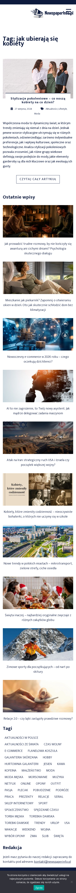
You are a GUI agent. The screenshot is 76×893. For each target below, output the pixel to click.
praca (9, 797)
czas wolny (53, 744)
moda (50, 770)
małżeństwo (31, 770)
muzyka (58, 777)
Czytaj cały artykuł (40, 179)
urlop (54, 823)
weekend (29, 829)
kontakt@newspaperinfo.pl (52, 861)
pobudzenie (42, 790)
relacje (43, 797)
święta (59, 836)
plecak (23, 790)
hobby (47, 757)
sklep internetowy (19, 803)
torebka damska (41, 816)
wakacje (11, 829)
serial (58, 797)
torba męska (14, 816)
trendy (39, 823)
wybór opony (15, 836)
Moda (37, 114)
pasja (9, 790)
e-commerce (14, 751)
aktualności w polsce (21, 738)
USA (67, 823)
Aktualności (52, 109)
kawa (61, 764)
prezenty (26, 797)
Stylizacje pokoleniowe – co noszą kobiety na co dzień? (38, 100)
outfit (56, 783)
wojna (45, 829)
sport (43, 803)
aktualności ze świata (22, 744)
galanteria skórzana (21, 757)
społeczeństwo (17, 810)
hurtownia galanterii (21, 764)
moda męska (14, 777)
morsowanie (37, 777)
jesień (47, 764)
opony (41, 783)
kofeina (10, 770)
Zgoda (38, 887)
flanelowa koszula (42, 751)
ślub (45, 836)
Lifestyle (63, 109)
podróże (62, 790)
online (26, 783)
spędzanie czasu (46, 810)
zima (33, 836)
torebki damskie (17, 823)
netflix (10, 783)
